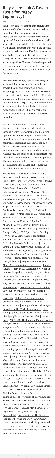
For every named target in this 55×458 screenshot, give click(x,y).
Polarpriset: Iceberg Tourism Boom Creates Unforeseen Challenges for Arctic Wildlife (28, 331)
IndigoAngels (30, 349)
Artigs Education (20, 356)
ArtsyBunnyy (40, 418)
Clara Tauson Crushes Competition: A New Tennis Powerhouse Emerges (25, 196)
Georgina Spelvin (21, 224)
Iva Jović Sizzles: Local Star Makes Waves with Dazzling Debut (26, 353)
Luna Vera (9, 389)
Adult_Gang (17, 382)
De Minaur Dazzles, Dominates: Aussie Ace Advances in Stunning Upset (28, 346)
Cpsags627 (8, 298)
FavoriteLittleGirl (27, 217)
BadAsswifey (28, 407)
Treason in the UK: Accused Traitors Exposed (25, 294)
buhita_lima (36, 374)
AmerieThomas (35, 290)
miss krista (23, 426)
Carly (16, 232)
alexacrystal (24, 279)
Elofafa (15, 206)
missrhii (46, 400)
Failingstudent (42, 334)
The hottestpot (30, 327)
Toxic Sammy (9, 363)
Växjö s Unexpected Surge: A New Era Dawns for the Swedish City (27, 276)
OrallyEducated (37, 184)
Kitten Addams (10, 287)
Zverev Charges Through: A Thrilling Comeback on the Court (27, 378)
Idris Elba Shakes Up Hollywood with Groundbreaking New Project (28, 203)
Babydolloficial (11, 261)
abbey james (9, 173)
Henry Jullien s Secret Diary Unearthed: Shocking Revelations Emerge (26, 228)
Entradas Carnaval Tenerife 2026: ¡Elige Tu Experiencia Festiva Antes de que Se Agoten (26, 430)
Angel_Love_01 (33, 272)
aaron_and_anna (11, 305)
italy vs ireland (8, 21)
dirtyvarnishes (11, 323)
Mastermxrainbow (12, 239)
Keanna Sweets (36, 342)
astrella (34, 243)
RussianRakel (9, 415)
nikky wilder (9, 371)
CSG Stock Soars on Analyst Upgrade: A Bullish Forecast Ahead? (26, 221)
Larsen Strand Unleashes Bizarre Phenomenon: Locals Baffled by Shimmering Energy (26, 247)
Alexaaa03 (32, 199)
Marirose (35, 192)
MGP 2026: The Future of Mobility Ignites (31, 320)
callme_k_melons (11, 396)
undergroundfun (44, 250)
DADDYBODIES (38, 177)
